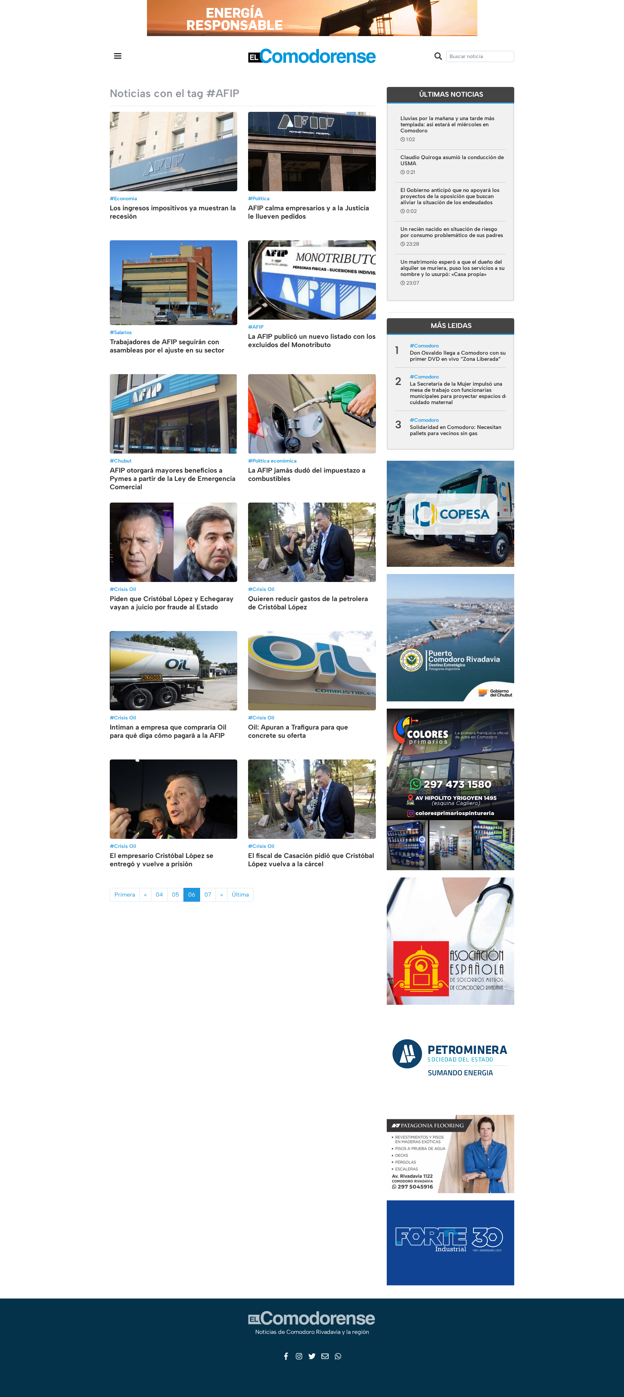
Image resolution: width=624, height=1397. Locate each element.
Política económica (274, 461)
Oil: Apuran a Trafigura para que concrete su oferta (298, 731)
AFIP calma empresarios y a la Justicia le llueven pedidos (308, 212)
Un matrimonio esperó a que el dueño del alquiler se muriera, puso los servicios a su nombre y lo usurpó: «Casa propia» (452, 268)
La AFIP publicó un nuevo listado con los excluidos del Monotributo (312, 340)
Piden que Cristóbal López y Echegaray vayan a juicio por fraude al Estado (172, 603)
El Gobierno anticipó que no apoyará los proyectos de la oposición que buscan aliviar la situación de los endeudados (449, 196)
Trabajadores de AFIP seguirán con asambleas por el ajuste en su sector (167, 346)
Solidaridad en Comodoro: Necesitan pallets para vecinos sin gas (455, 430)
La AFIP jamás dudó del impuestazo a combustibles (306, 474)
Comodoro (426, 346)
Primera (124, 894)
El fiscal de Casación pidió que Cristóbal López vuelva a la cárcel (311, 859)
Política (260, 199)
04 (159, 894)
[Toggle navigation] (117, 56)
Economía (125, 199)
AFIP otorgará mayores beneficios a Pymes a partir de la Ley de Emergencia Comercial (172, 478)
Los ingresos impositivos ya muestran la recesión (173, 212)
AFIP (258, 327)
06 (191, 894)
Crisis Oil (125, 589)
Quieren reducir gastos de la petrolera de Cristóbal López (308, 603)
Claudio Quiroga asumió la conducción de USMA (452, 160)
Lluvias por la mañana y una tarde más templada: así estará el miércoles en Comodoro (447, 124)
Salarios (123, 332)
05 (175, 894)
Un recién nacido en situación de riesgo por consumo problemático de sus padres (451, 232)
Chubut (122, 461)
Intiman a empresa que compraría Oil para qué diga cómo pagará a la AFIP (168, 731)
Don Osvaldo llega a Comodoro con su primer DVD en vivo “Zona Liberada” (458, 356)
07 (207, 894)
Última (240, 894)
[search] (480, 56)
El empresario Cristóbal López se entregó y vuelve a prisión (161, 859)
